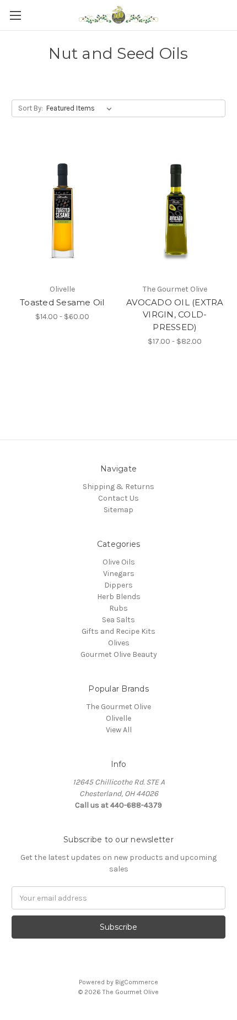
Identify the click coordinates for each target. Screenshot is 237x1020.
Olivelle (118, 718)
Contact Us (118, 498)
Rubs (118, 608)
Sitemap (118, 509)
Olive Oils (119, 562)
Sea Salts (118, 619)
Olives (119, 643)
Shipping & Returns (118, 486)
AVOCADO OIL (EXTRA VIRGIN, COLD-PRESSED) (175, 314)
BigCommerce (136, 982)
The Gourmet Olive (119, 706)
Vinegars (118, 573)
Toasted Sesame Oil (62, 302)
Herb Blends (119, 596)
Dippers (118, 585)
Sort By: (30, 108)
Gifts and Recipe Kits (118, 631)
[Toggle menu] (15, 15)
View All (119, 729)
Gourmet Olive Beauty (118, 654)
